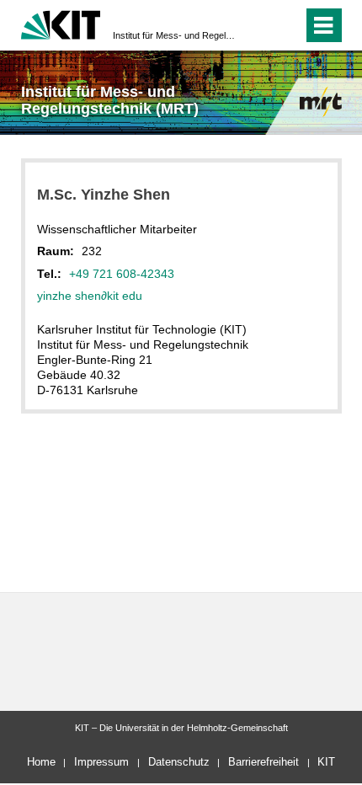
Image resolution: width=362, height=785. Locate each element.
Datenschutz (179, 762)
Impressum (101, 762)
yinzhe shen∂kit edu (89, 295)
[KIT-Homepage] (61, 23)
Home (41, 762)
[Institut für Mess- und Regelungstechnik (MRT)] (321, 101)
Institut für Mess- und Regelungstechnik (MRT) (176, 35)
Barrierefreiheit (263, 762)
